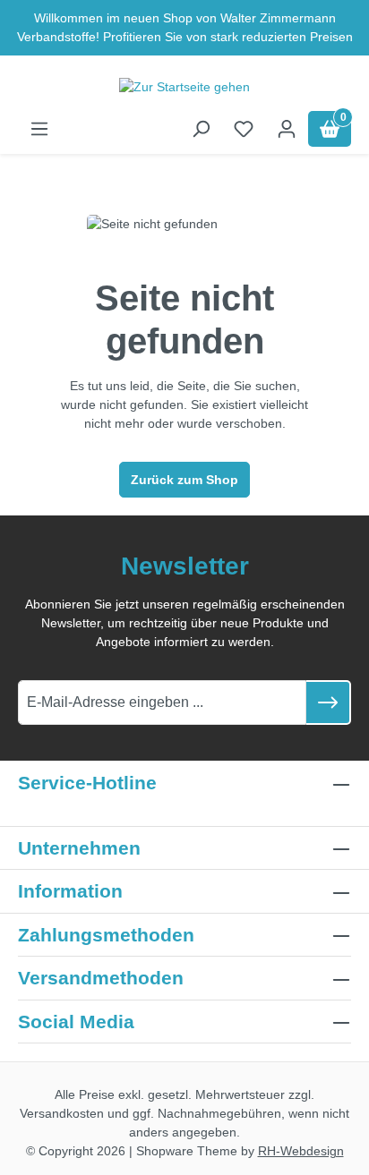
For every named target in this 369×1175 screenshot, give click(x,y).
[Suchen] (200, 129)
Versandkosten (62, 1113)
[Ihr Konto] (286, 129)
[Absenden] (328, 702)
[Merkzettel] (243, 129)
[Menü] (39, 129)
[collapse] (341, 935)
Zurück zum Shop (184, 480)
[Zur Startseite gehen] (184, 87)
